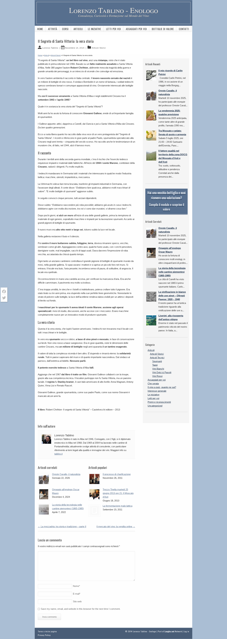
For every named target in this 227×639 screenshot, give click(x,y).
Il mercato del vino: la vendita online (116, 526)
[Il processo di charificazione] (94, 479)
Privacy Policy (44, 635)
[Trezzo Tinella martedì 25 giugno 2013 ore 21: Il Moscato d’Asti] (94, 494)
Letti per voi (113, 29)
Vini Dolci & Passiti (161, 372)
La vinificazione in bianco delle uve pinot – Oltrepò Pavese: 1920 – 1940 (172, 296)
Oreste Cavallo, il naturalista (66, 474)
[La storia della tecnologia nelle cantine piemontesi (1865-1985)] (44, 509)
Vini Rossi (157, 376)
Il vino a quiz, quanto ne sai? (162, 387)
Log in (186, 631)
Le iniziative (94, 29)
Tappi (155, 365)
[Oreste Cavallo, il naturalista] (44, 479)
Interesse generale (157, 391)
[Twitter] (4, 298)
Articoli (78, 29)
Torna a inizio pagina (47, 631)
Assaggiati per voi (136, 29)
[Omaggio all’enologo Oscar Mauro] (44, 494)
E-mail (76, 593)
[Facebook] (4, 291)
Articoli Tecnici (157, 357)
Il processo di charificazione (117, 474)
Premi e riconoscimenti (159, 402)
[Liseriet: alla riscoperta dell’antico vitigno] (151, 320)
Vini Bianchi (158, 368)
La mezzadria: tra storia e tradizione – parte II (62, 526)
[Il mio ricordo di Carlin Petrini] (151, 75)
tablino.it (58, 454)
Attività (52, 29)
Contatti (184, 29)
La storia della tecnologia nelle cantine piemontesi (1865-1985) (171, 272)
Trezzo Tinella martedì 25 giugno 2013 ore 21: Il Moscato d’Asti (118, 493)
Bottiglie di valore (163, 29)
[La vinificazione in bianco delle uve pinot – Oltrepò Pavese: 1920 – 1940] (151, 297)
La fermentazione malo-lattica (117, 506)
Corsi (65, 29)
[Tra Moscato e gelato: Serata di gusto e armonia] (151, 135)
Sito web (77, 601)
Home (40, 29)
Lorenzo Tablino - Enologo (113, 10)
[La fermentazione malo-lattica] (94, 511)
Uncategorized (155, 405)
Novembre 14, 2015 (74, 48)
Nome (76, 586)
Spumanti (157, 361)
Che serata (153, 383)
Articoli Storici (99, 48)
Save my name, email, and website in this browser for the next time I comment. (80, 609)
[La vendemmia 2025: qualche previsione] (151, 115)
